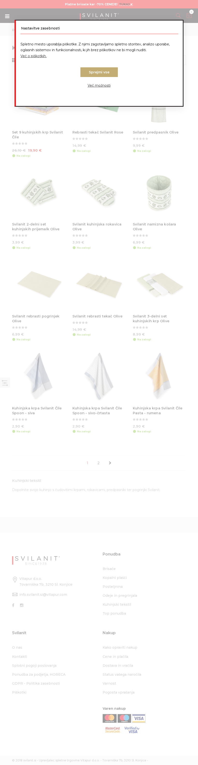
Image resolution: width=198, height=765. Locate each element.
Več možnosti (99, 85)
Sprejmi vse (99, 72)
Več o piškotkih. (34, 56)
